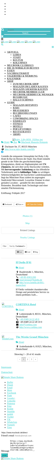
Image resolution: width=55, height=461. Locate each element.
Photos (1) (27, 216)
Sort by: (17, 246)
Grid (28, 252)
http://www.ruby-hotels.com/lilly (20, 149)
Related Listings (27, 230)
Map (27, 223)
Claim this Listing (35, 204)
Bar (15, 142)
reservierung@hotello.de (30, 280)
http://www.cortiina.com (30, 327)
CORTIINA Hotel (26, 304)
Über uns (49, 4)
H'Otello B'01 (23, 262)
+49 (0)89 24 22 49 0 (29, 319)
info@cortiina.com (28, 324)
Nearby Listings (27, 237)
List (20, 252)
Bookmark (8, 204)
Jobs (51, 6)
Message (5, 451)
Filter (4, 246)
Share (19, 204)
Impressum (6, 367)
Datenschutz (7, 372)
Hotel (6, 142)
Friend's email (7, 435)
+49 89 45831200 (27, 277)
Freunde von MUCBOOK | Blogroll (34, 9)
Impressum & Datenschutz (38, 14)
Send (4, 455)
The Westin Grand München (32, 336)
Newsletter (47, 12)
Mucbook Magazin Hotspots (34, 142)
